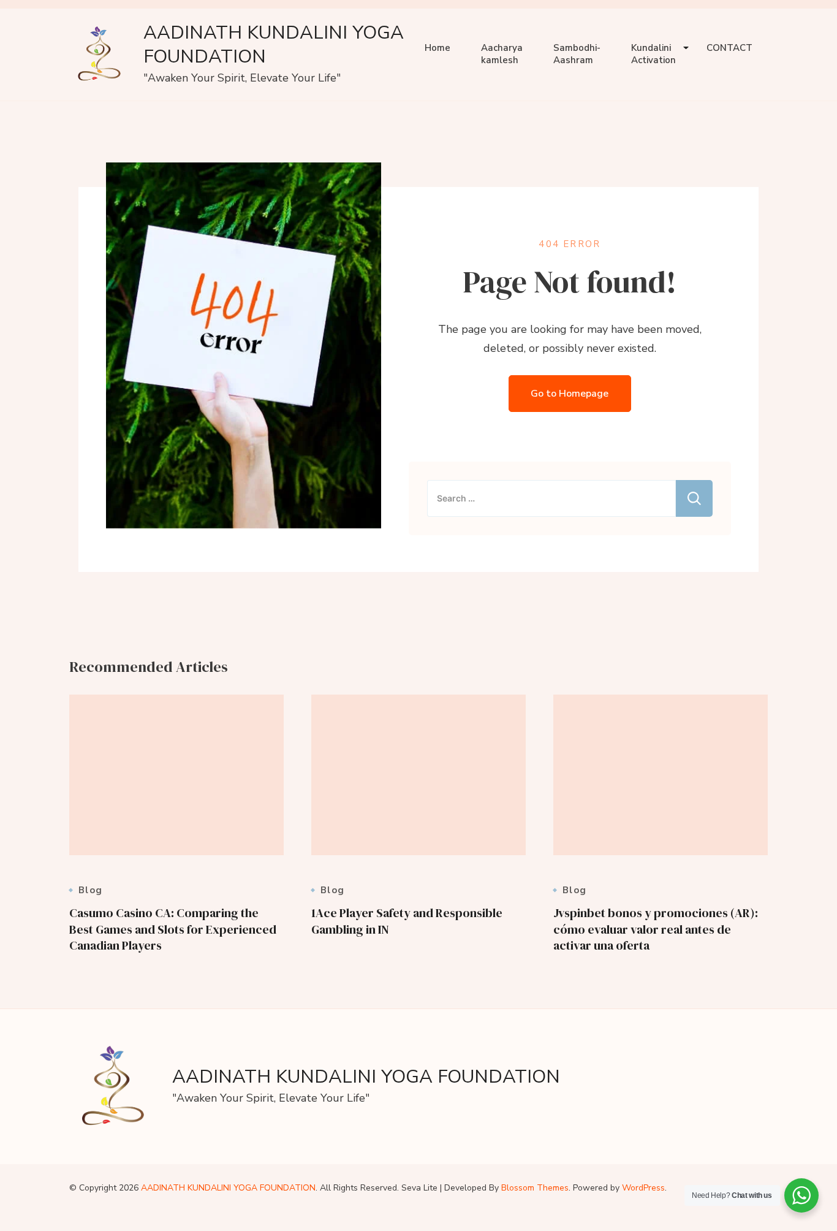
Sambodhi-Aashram (576, 54)
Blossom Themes (535, 1188)
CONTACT (729, 48)
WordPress (643, 1188)
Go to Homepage (569, 393)
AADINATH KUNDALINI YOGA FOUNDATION (273, 45)
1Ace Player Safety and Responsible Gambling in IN (406, 920)
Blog (90, 890)
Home (437, 48)
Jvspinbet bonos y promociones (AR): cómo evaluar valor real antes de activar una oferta (655, 929)
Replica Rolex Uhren (51, 9)
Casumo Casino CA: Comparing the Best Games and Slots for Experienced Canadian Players (172, 929)
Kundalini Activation (653, 54)
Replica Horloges (43, 1220)
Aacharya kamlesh (502, 54)
